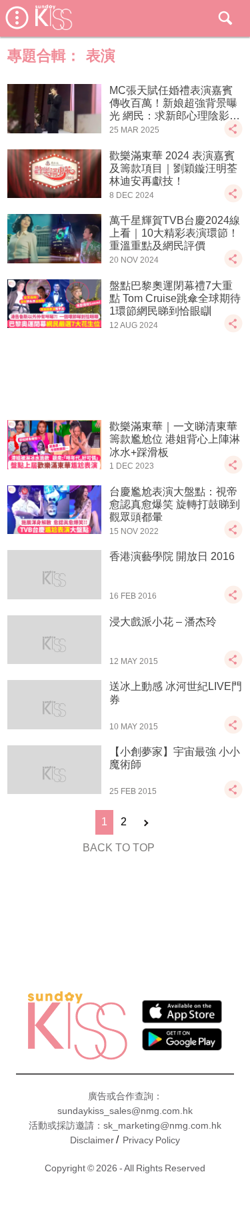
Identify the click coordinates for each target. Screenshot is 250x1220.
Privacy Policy (151, 1140)
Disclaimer (92, 1140)
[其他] (233, 135)
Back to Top (119, 847)
